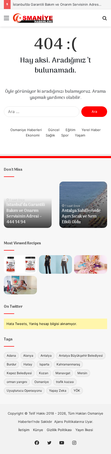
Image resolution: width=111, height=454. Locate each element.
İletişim (23, 430)
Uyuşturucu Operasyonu (24, 390)
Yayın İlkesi (84, 430)
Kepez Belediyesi (19, 373)
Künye (38, 430)
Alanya (28, 355)
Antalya (46, 355)
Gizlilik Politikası (59, 430)
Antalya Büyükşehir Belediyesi (81, 355)
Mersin (82, 373)
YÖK (77, 390)
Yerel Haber (91, 130)
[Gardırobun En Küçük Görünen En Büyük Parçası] (55, 264)
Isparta (44, 364)
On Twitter (13, 307)
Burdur (11, 364)
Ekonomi (32, 135)
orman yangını (17, 382)
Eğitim (70, 130)
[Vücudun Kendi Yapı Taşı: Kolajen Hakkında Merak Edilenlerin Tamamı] (20, 264)
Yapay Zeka (57, 390)
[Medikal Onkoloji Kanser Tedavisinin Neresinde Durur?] (90, 264)
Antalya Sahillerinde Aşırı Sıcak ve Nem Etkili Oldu (81, 217)
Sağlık (50, 135)
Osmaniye (41, 382)
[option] (28, 205)
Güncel (53, 130)
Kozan (43, 373)
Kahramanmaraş (68, 364)
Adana (11, 355)
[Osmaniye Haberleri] (33, 18)
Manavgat (63, 373)
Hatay (27, 364)
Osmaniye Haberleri (26, 130)
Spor (65, 135)
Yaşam (80, 135)
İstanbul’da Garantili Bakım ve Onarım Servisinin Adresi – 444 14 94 (25, 214)
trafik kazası (65, 382)
